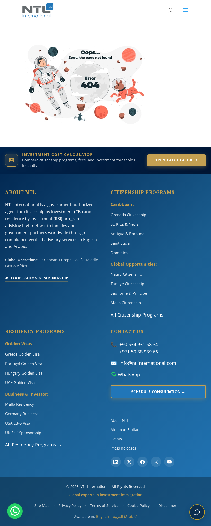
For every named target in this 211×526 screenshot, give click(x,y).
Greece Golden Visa (22, 354)
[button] (15, 511)
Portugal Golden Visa (23, 363)
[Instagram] (156, 462)
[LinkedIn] (116, 462)
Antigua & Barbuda (127, 233)
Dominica (119, 252)
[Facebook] (142, 462)
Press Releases (123, 448)
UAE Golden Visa (20, 382)
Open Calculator (173, 160)
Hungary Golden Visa (23, 373)
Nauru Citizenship (126, 274)
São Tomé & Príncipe (129, 293)
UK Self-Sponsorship (23, 432)
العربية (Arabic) (125, 516)
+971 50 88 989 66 (138, 352)
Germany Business (21, 413)
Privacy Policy (69, 505)
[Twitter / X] (129, 462)
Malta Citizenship (126, 302)
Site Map (42, 505)
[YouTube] (169, 462)
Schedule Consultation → (158, 391)
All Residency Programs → (33, 445)
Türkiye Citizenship (127, 283)
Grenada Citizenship (128, 214)
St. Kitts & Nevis (124, 224)
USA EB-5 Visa (17, 423)
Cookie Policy (138, 505)
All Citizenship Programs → (140, 315)
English (102, 516)
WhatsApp (129, 374)
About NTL (120, 420)
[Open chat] (197, 512)
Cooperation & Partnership (39, 277)
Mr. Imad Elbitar (125, 429)
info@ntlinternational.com (147, 363)
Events (116, 438)
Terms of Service (104, 505)
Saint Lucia (120, 243)
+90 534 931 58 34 (138, 344)
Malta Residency (19, 404)
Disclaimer (167, 505)
